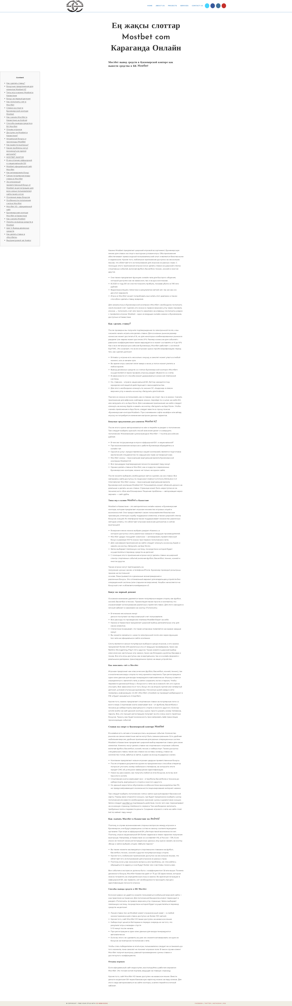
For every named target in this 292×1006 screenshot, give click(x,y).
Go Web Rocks (102, 1003)
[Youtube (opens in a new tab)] (224, 5)
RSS (224, 1003)
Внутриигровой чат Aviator (18, 240)
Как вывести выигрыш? (17, 145)
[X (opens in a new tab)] (207, 5)
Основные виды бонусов (18, 197)
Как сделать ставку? (15, 83)
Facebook (199, 1003)
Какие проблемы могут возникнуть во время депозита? (17, 151)
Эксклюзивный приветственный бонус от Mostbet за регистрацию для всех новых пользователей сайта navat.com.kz (19, 188)
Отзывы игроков (14, 129)
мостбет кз (127, 803)
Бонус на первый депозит (18, 99)
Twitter (207, 1003)
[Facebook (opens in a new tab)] (212, 5)
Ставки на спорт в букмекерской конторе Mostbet (17, 111)
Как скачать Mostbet (15, 219)
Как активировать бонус (17, 172)
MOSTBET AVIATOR (15, 157)
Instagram (217, 1003)
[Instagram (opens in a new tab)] (218, 5)
